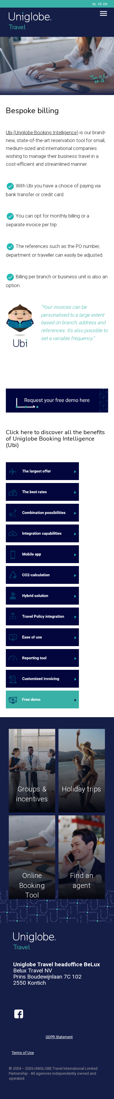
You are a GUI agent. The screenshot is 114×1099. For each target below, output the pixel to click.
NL (94, 4)
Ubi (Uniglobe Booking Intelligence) (42, 132)
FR (100, 4)
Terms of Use (23, 1052)
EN (105, 4)
